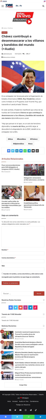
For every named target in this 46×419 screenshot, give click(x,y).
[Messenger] (21, 150)
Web (3, 266)
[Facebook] (8, 150)
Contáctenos (34, 401)
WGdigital (25, 398)
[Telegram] (29, 150)
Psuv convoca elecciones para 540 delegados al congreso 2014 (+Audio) (11, 167)
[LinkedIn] (17, 150)
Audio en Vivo (23, 401)
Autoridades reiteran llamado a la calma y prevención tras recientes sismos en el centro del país (29, 365)
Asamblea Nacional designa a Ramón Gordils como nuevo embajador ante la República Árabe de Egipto (29, 344)
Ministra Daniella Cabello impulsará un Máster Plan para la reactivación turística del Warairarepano (29, 354)
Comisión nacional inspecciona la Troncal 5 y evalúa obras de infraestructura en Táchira (27, 334)
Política (10, 28)
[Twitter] (12, 150)
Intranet (15, 401)
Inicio (5, 28)
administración (7, 54)
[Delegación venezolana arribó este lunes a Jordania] (34, 170)
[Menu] (3, 6)
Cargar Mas (23, 385)
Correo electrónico (9, 258)
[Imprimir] (37, 150)
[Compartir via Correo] (33, 150)
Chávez (34, 139)
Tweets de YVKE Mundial (10, 320)
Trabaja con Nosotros (23, 405)
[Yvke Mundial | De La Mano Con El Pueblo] (13, 6)
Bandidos (22, 139)
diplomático (19, 144)
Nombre (5, 250)
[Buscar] (43, 6)
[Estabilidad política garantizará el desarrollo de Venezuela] (34, 193)
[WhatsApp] (25, 150)
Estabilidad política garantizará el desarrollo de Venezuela (34, 205)
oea (30, 144)
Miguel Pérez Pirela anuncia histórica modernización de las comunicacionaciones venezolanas (28, 375)
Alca (11, 139)
